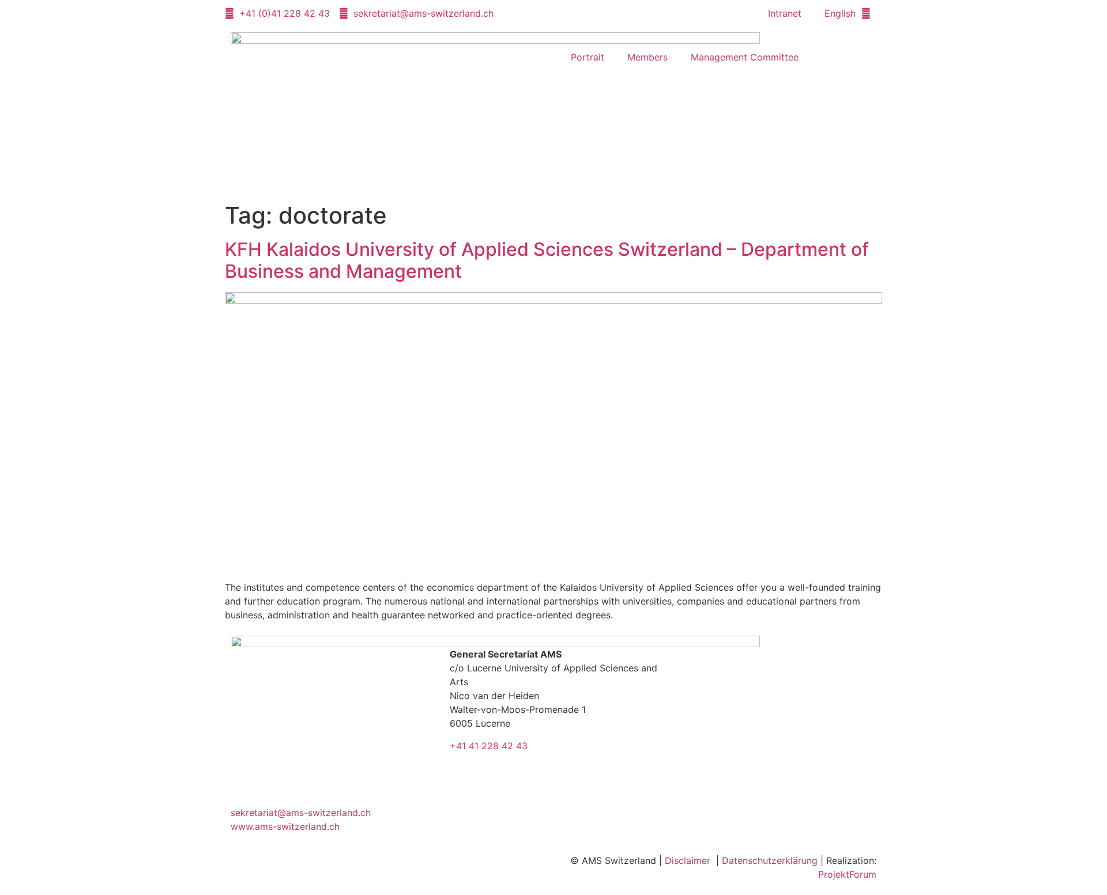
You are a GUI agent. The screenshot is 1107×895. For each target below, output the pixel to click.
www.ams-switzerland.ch (285, 826)
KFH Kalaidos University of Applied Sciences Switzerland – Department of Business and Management (547, 260)
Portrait (587, 57)
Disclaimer (687, 860)
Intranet (784, 13)
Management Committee (745, 57)
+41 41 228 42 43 (489, 746)
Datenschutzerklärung (770, 860)
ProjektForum (847, 874)
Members (647, 57)
